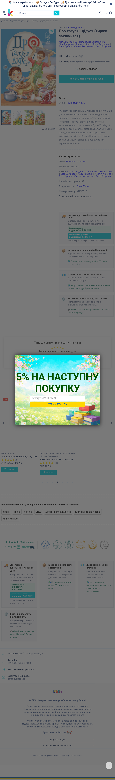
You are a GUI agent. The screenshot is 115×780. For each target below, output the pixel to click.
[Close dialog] (95, 358)
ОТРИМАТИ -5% (57, 404)
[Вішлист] (105, 13)
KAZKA (10, 12)
